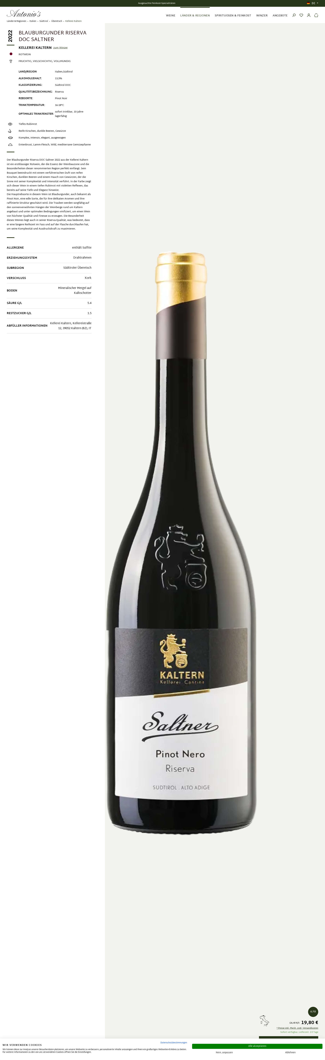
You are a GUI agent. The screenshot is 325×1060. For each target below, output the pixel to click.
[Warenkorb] (315, 13)
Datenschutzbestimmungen (173, 1043)
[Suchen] (294, 13)
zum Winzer (60, 48)
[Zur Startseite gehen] (24, 13)
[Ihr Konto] (308, 13)
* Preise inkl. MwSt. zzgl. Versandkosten (297, 1028)
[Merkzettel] (301, 13)
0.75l (313, 1012)
